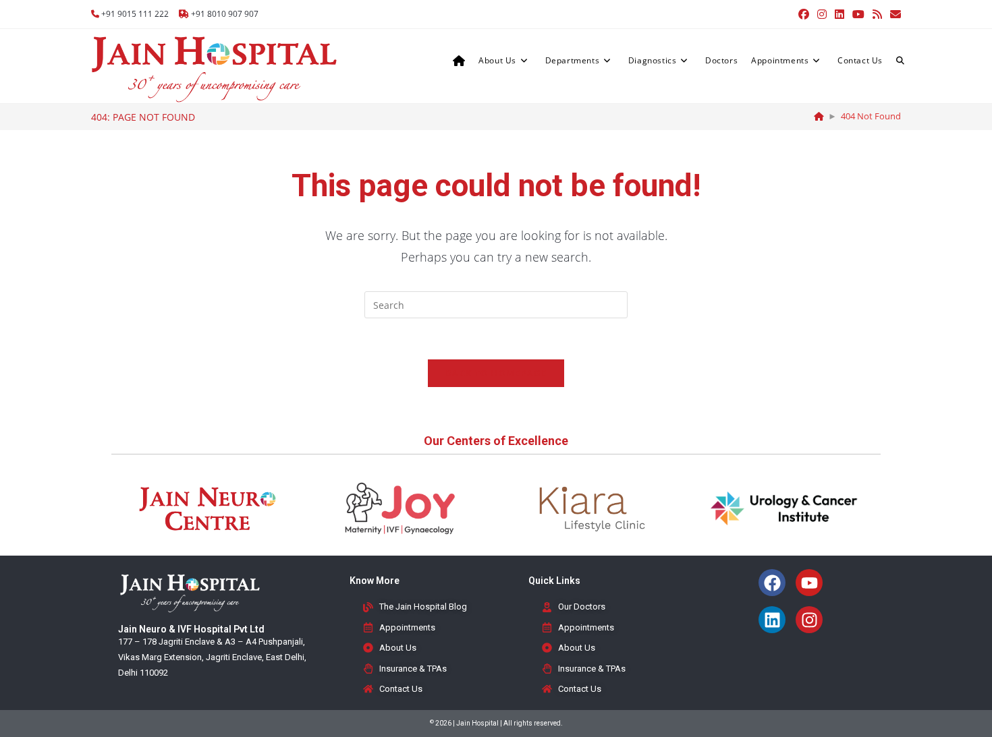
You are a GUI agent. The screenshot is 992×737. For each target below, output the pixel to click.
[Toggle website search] (900, 61)
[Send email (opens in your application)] (893, 14)
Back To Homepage (496, 373)
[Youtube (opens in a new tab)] (858, 14)
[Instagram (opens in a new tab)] (822, 14)
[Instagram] (809, 619)
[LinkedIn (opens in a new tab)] (839, 14)
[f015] (819, 116)
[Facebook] (772, 582)
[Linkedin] (772, 619)
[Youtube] (809, 582)
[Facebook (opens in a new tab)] (803, 14)
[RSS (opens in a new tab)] (877, 14)
